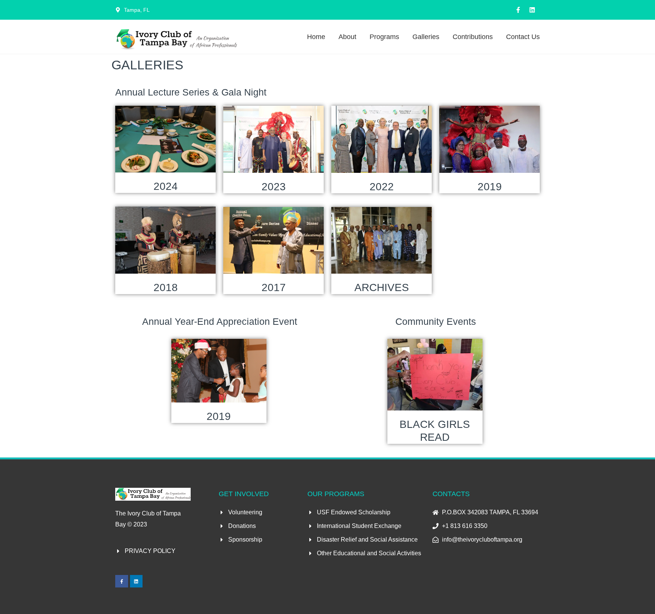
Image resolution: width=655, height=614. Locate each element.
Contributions (473, 37)
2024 (166, 186)
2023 (274, 187)
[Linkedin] (532, 10)
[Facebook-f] (518, 10)
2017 (274, 287)
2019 (490, 187)
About (347, 37)
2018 (166, 287)
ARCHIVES (381, 287)
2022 (382, 187)
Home (316, 37)
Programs (384, 37)
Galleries (425, 37)
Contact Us (523, 37)
